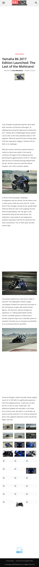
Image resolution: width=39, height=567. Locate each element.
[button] (36, 3)
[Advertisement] (19, 26)
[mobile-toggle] (3, 3)
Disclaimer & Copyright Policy (24, 561)
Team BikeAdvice (17, 70)
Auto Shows (19, 54)
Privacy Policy (10, 561)
